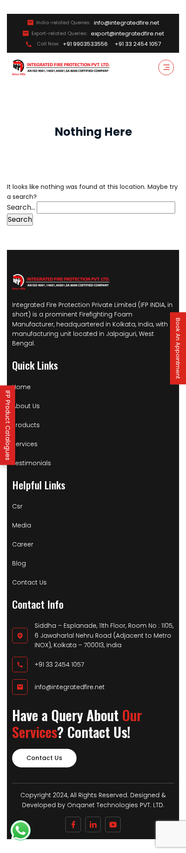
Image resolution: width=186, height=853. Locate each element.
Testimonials (31, 463)
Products (26, 425)
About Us (26, 406)
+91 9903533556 (85, 44)
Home (21, 387)
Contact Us (29, 582)
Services (25, 444)
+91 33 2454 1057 (138, 44)
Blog (19, 563)
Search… (21, 207)
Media (21, 525)
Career (22, 544)
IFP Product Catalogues (7, 425)
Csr (17, 506)
